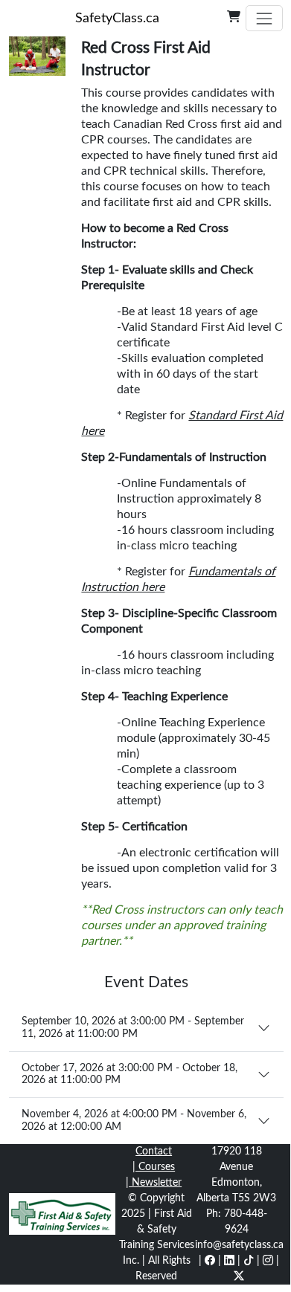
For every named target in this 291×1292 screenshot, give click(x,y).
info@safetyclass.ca (239, 1245)
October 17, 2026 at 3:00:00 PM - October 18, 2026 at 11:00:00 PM (129, 1074)
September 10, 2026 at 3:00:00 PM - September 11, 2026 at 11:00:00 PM (133, 1027)
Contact (153, 1151)
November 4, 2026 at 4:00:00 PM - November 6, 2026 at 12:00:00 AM (134, 1120)
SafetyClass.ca (117, 18)
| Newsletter (154, 1183)
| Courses (153, 1167)
